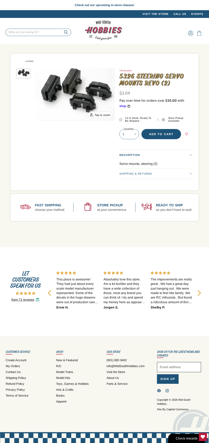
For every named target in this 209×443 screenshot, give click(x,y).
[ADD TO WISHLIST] (186, 134)
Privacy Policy (15, 389)
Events (197, 14)
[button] (155, 155)
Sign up (167, 379)
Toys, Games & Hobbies (72, 383)
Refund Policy (15, 383)
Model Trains (64, 372)
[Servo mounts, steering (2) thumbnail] (23, 73)
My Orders (13, 366)
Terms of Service (17, 395)
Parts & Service (117, 383)
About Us (113, 378)
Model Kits (63, 378)
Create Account (16, 360)
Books (60, 395)
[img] (25, 293)
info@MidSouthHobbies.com (126, 366)
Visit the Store (155, 14)
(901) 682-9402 (117, 360)
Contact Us (13, 372)
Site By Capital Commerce (172, 409)
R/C (58, 366)
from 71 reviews (22, 299)
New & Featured (67, 360)
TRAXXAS (125, 70)
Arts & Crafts (64, 389)
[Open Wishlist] (203, 437)
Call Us (179, 14)
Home (30, 61)
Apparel (61, 401)
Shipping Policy (16, 378)
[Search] (65, 32)
